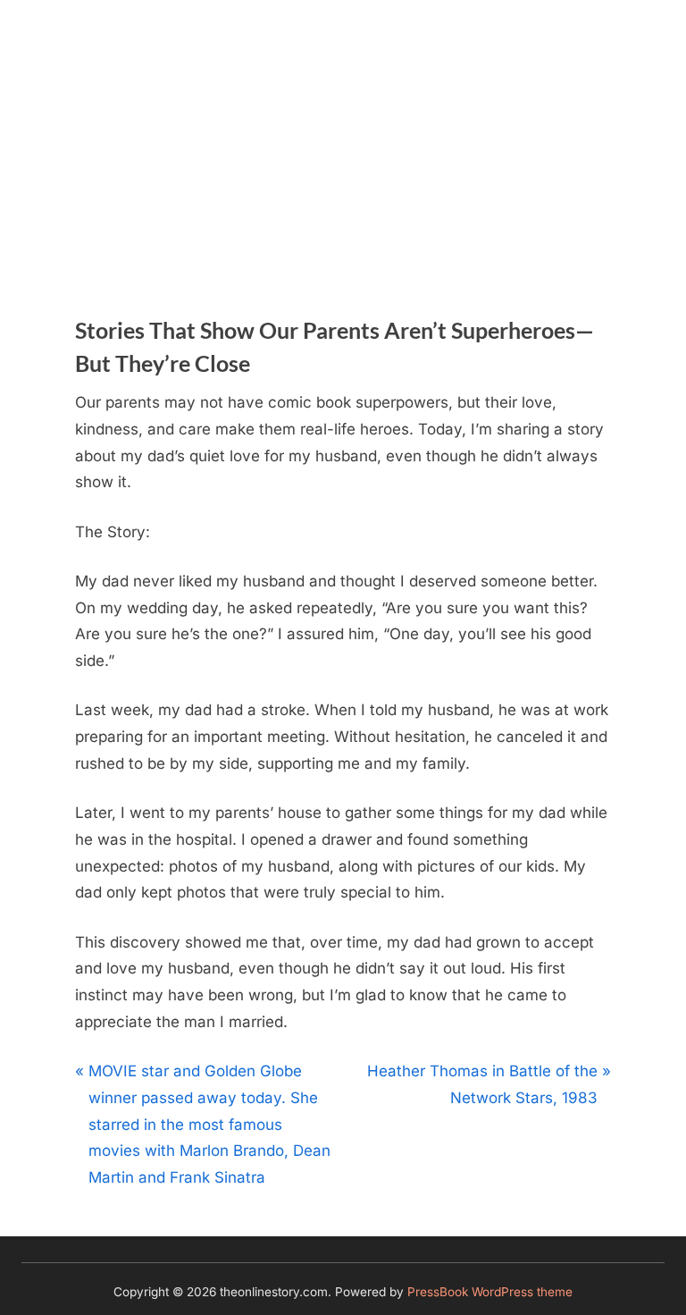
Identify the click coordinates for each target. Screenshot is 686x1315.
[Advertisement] (343, 134)
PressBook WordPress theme (490, 1292)
